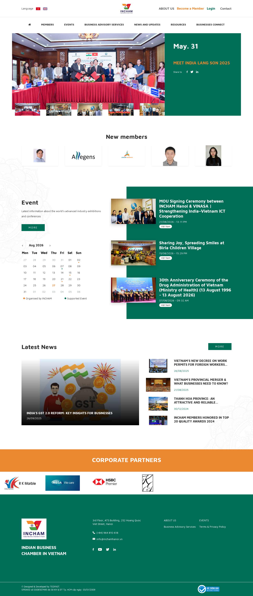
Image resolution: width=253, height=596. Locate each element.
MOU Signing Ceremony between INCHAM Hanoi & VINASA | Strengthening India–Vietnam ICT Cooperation (192, 208)
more (33, 227)
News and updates (147, 24)
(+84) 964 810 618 (107, 532)
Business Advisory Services (104, 24)
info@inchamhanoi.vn (110, 539)
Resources (178, 24)
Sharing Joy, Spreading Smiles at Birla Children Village (191, 245)
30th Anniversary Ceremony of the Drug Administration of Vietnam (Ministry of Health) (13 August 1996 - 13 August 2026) (195, 287)
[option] (88, 71)
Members (47, 24)
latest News (39, 346)
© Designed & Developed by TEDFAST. (41, 586)
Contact (225, 8)
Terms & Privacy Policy (212, 526)
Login (211, 8)
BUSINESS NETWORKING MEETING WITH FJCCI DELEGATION (197, 67)
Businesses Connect (210, 24)
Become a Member (190, 8)
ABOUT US (166, 8)
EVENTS (69, 24)
